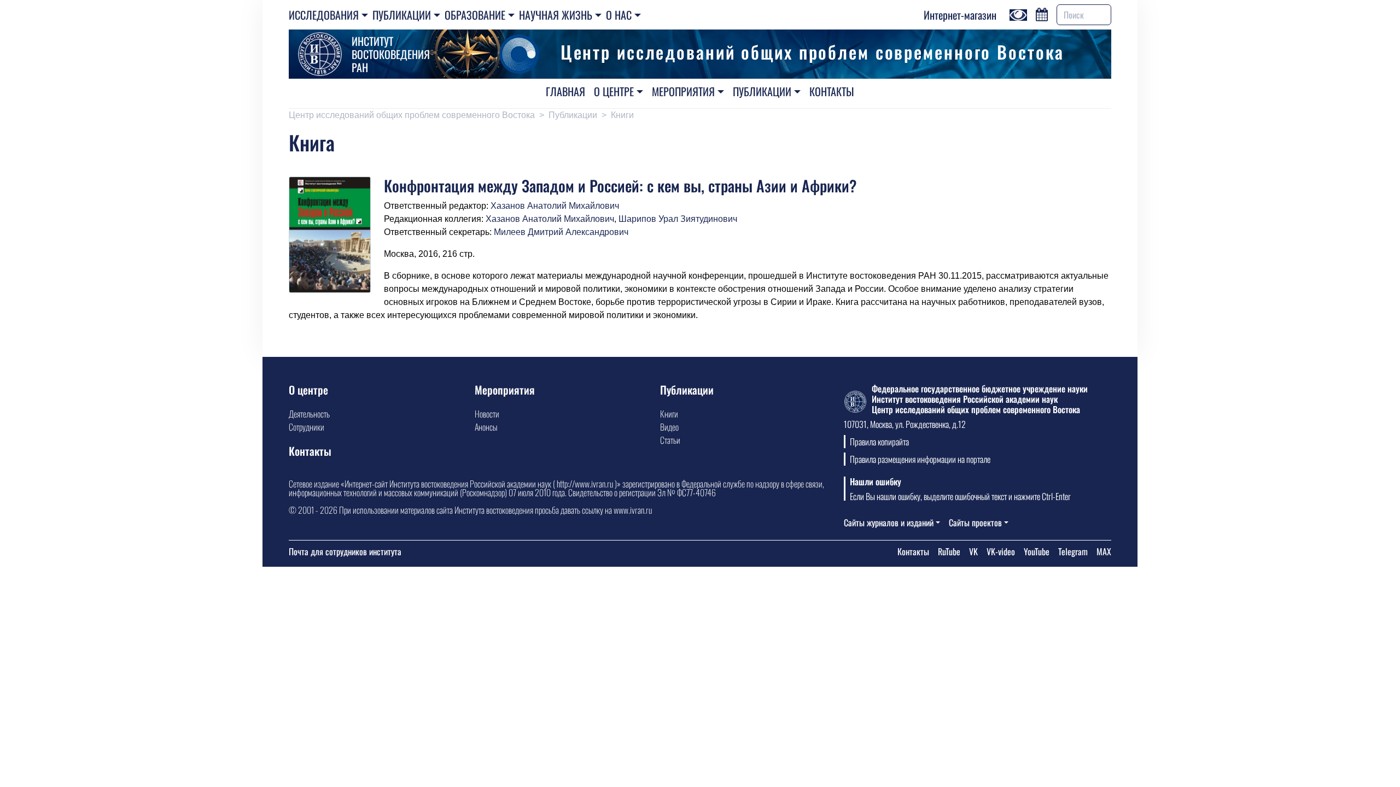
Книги (622, 115)
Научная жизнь (555, 15)
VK (973, 551)
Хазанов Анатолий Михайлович (555, 205)
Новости (487, 413)
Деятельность (309, 413)
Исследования (324, 15)
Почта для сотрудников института (345, 551)
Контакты (831, 91)
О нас (619, 15)
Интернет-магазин (960, 15)
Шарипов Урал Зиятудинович (678, 219)
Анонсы (486, 426)
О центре (614, 91)
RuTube (949, 551)
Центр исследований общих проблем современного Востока (412, 115)
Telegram (1073, 551)
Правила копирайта (879, 441)
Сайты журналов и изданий (889, 522)
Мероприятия (683, 91)
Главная (565, 91)
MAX (1103, 551)
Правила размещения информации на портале (920, 459)
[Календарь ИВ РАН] (1042, 13)
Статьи (670, 440)
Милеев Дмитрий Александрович (561, 232)
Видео (669, 426)
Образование (475, 15)
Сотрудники (306, 426)
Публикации (401, 15)
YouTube (1036, 551)
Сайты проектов (975, 522)
